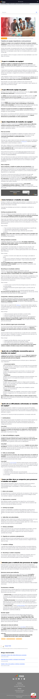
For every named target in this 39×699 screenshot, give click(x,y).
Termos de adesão (19, 691)
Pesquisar (21, 1)
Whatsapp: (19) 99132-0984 (19, 686)
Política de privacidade (19, 690)
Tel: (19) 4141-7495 (19, 684)
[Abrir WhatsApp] (2, 696)
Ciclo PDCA (23, 627)
